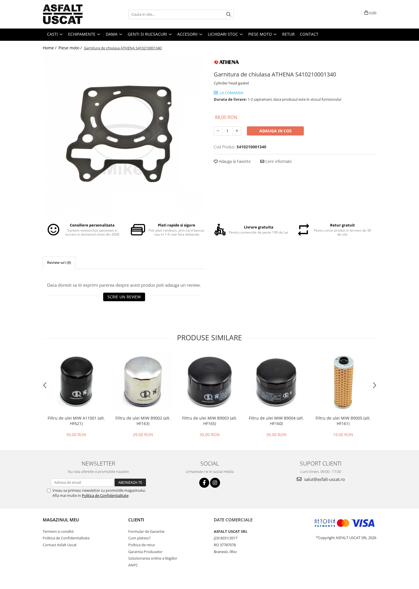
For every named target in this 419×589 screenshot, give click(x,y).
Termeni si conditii (58, 531)
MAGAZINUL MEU (61, 520)
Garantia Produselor (145, 551)
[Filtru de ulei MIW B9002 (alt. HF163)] (142, 381)
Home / (50, 47)
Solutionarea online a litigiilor (152, 558)
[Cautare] (228, 14)
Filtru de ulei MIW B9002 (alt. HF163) (142, 420)
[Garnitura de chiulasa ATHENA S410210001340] (124, 135)
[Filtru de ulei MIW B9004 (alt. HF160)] (276, 381)
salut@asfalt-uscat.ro (324, 479)
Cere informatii (278, 161)
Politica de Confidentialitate (105, 495)
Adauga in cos (275, 130)
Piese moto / (70, 47)
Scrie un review (124, 296)
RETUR (288, 34)
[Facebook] (204, 483)
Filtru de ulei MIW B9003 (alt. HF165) (209, 420)
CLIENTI (136, 520)
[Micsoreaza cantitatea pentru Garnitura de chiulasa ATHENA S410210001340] (218, 130)
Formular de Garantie (146, 531)
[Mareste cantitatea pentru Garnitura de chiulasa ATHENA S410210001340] (237, 130)
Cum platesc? (139, 538)
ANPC (133, 565)
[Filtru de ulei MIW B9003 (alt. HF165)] (209, 381)
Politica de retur (141, 544)
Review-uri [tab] (59, 262)
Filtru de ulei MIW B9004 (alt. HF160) (276, 420)
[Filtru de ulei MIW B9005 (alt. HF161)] (342, 381)
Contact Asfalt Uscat (60, 544)
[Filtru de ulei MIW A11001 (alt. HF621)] (76, 381)
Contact (309, 34)
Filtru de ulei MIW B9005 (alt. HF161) (343, 420)
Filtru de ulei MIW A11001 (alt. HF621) (76, 420)
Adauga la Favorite (234, 161)
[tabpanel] (124, 135)
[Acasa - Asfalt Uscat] (71, 14)
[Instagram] (215, 483)
